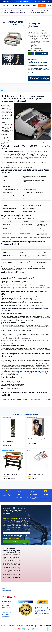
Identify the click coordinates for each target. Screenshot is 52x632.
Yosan (34, 72)
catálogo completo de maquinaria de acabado (32, 288)
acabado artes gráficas (40, 65)
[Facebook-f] (36, 619)
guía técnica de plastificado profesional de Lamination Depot (30, 373)
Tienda (7, 5)
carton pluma (8, 450)
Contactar (33, 5)
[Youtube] (40, 619)
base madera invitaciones (32, 417)
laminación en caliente (34, 67)
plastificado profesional (34, 69)
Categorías (14, 5)
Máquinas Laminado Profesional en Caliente (20, 12)
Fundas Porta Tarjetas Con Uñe (37, 474)
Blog (20, 5)
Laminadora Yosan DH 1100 (10, 474)
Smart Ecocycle (42, 626)
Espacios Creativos (47, 625)
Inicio (4, 5)
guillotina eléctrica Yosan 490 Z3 (40, 287)
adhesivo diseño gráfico (6, 417)
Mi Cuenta (26, 5)
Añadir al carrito (41, 53)
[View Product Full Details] (13, 438)
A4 (28, 450)
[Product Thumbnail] (19, 30)
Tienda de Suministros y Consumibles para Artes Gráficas (22, 11)
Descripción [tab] (4, 88)
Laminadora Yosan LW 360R (39, 68)
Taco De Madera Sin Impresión (37, 439)
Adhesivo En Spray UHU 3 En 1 (11, 441)
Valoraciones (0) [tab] (15, 88)
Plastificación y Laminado (42, 61)
